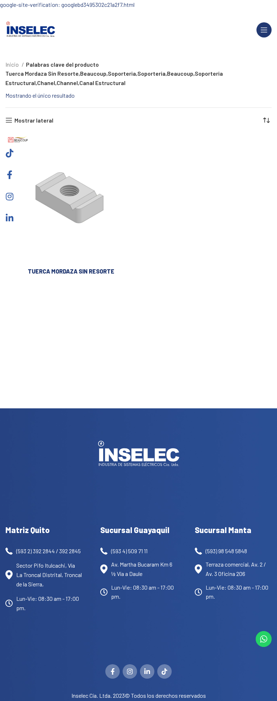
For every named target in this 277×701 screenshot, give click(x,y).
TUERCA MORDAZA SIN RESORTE (71, 271)
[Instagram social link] (130, 671)
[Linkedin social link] (147, 671)
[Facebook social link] (112, 671)
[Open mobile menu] (264, 30)
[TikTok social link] (164, 671)
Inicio (12, 64)
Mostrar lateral (33, 120)
